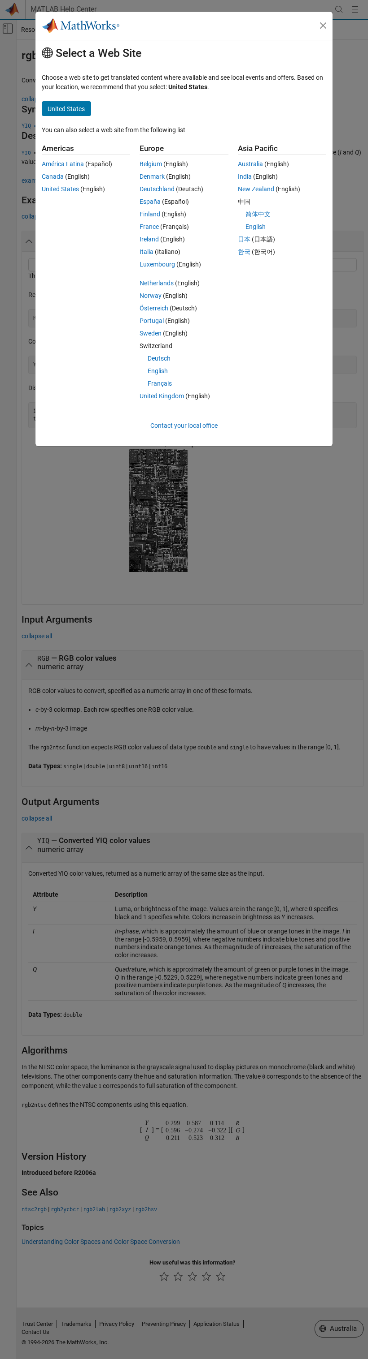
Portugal (152, 320)
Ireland (149, 239)
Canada (53, 176)
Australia (250, 164)
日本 (244, 239)
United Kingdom (162, 396)
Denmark (152, 176)
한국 (244, 251)
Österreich (154, 308)
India (245, 176)
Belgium (151, 164)
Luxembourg (157, 264)
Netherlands (157, 283)
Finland (150, 214)
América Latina (63, 164)
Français (160, 383)
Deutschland (157, 189)
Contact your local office (184, 425)
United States (60, 189)
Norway (151, 295)
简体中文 (258, 214)
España (150, 201)
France (149, 226)
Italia (146, 251)
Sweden (151, 333)
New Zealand (256, 189)
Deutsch (159, 358)
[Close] (323, 25)
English (158, 370)
